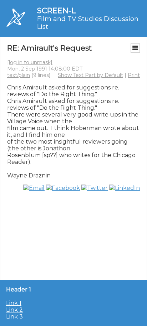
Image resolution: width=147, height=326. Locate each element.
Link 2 (14, 309)
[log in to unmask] (29, 62)
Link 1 (13, 303)
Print (134, 75)
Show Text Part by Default (90, 75)
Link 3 (14, 316)
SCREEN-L (56, 10)
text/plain (18, 75)
